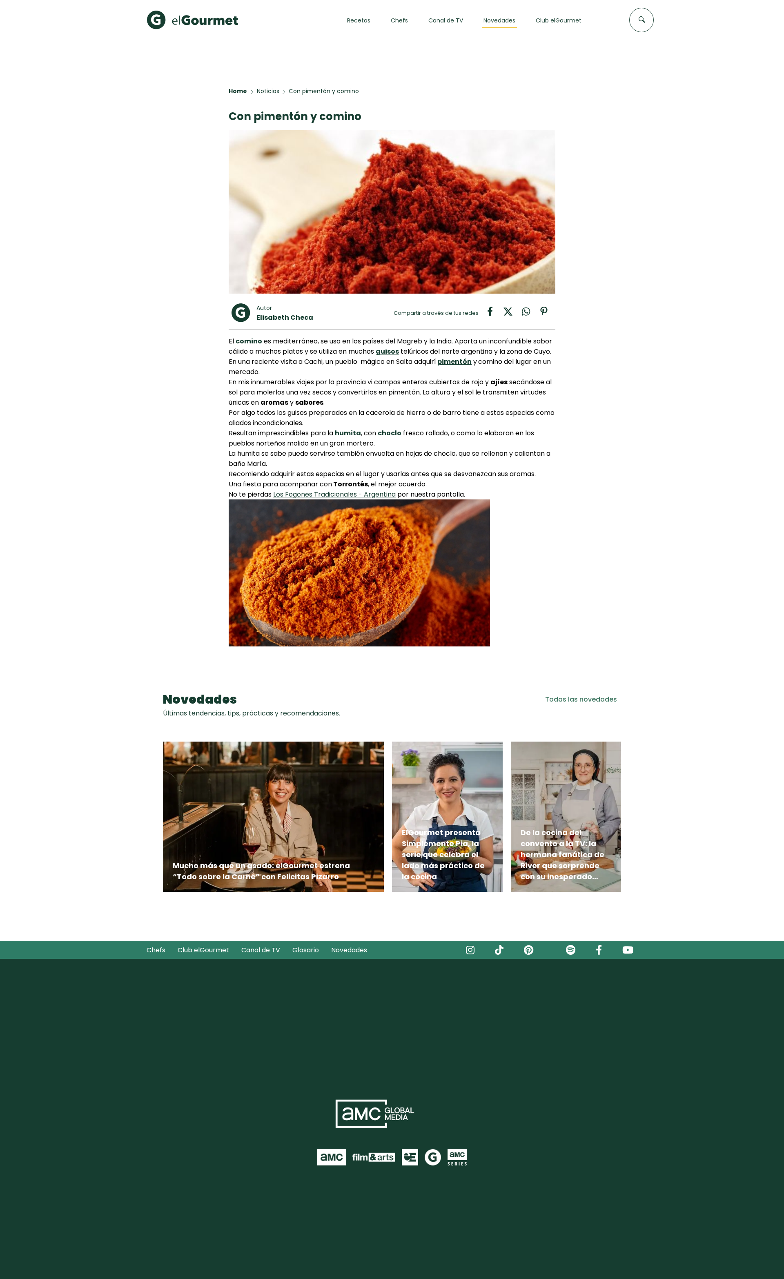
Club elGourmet (203, 950)
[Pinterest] (547, 314)
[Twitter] (512, 314)
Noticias (268, 91)
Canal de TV (260, 950)
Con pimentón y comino (324, 91)
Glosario (305, 950)
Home (238, 91)
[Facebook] (494, 314)
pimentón (454, 361)
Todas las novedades (581, 699)
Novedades (349, 950)
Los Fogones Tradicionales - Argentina (334, 494)
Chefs (156, 950)
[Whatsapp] (530, 314)
